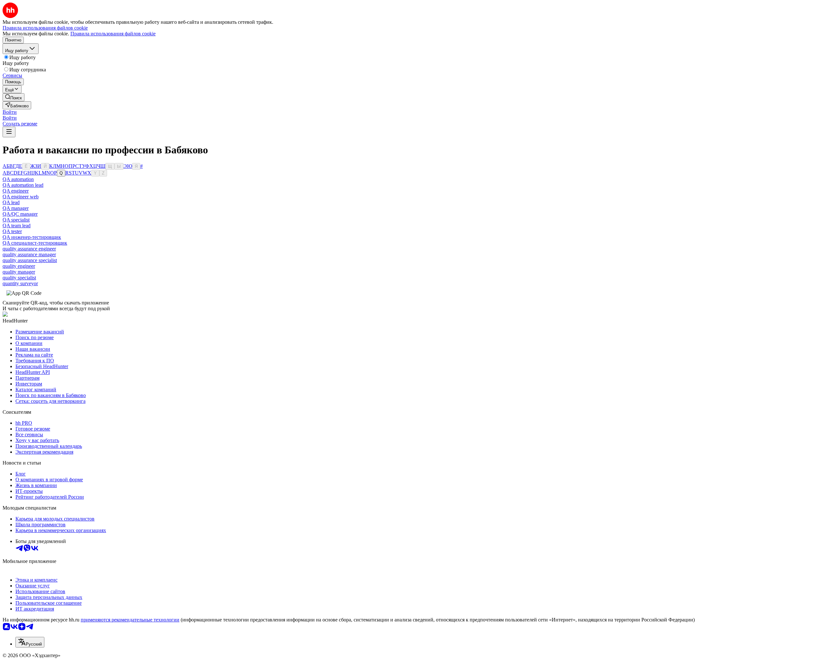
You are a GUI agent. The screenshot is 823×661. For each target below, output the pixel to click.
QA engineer (16, 191)
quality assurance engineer (29, 248)
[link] (13, 97)
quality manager (19, 272)
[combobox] (29, 642)
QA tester (12, 231)
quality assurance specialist (30, 260)
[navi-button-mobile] (9, 132)
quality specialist (19, 277)
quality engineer (19, 266)
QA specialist (16, 219)
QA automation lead (23, 185)
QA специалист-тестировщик (35, 243)
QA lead (11, 202)
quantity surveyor (20, 283)
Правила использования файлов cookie (113, 33)
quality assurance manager (29, 254)
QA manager (16, 208)
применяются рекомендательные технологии (130, 619)
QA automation (18, 179)
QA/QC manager (20, 214)
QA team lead (17, 225)
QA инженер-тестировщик (32, 237)
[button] (10, 112)
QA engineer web (21, 196)
